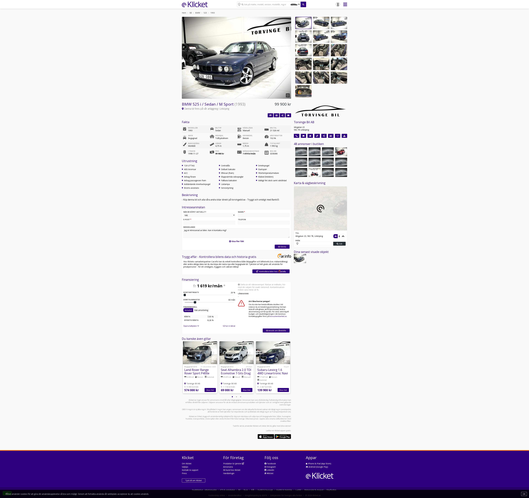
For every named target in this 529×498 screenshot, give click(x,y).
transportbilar (199, 419)
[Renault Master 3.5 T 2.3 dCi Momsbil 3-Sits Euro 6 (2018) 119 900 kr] (341, 172)
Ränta (187, 316)
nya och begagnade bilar (266, 416)
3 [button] (240, 396)
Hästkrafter (276, 135)
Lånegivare (243, 293)
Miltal (273, 128)
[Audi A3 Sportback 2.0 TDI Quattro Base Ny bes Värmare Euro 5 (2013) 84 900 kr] (301, 172)
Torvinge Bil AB (304, 122)
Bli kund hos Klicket (231, 470)
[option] (200, 368)
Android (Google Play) (318, 467)
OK (524, 494)
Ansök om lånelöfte (277, 330)
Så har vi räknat (229, 326)
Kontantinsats (191, 292)
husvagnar (286, 416)
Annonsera (228, 467)
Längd (218, 143)
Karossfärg (193, 143)
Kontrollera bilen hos (268, 271)
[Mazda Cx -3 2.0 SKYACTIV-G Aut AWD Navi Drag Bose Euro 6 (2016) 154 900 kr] (315, 151)
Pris (217, 151)
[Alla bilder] (270, 115)
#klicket (269, 473)
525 (205, 12)
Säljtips (185, 467)
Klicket (255, 426)
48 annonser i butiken (309, 144)
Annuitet (188, 310)
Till (297, 233)
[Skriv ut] (276, 115)
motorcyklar (210, 419)
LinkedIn (270, 470)
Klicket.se (193, 416)
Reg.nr (273, 151)
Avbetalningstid (191, 299)
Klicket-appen (280, 430)
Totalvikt (275, 143)
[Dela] (282, 115)
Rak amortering (201, 310)
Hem (184, 12)
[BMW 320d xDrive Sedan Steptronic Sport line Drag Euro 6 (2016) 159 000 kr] (341, 151)
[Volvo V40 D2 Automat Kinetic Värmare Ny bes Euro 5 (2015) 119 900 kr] (341, 162)
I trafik (191, 151)
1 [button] (232, 396)
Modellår (193, 128)
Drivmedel (248, 135)
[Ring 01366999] (296, 136)
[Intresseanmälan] (288, 115)
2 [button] (236, 396)
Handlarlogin (228, 473)
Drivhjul (219, 135)
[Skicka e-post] (303, 136)
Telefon (242, 219)
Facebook (271, 463)
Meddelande (189, 227)
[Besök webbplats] (317, 136)
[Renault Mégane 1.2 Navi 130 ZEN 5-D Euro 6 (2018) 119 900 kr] (328, 151)
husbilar (189, 419)
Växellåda (248, 128)
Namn (241, 212)
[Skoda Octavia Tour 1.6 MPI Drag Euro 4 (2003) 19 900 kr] (301, 162)
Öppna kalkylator (190, 326)
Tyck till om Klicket (193, 480)
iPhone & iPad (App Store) (319, 463)
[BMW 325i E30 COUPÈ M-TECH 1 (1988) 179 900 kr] (301, 151)
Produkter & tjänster (232, 463)
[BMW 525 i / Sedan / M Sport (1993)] (300, 258)
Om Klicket (186, 463)
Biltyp (218, 128)
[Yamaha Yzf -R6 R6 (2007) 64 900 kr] (315, 172)
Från (297, 240)
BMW (197, 12)
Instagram (271, 467)
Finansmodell (190, 307)
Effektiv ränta (191, 320)
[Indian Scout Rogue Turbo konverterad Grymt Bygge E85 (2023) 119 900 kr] (328, 172)
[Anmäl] (344, 136)
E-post (187, 219)
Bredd (245, 143)
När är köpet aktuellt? (194, 212)
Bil (191, 12)
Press (184, 473)
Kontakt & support (190, 470)
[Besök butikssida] (310, 136)
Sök (340, 243)
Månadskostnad (251, 151)
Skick (190, 135)
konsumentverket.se (278, 316)
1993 (212, 12)
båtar (279, 416)
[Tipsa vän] (331, 136)
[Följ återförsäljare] (337, 136)
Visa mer (210, 390)
